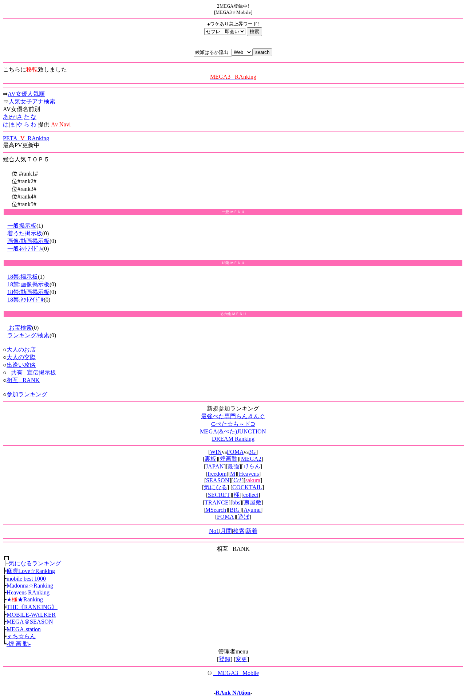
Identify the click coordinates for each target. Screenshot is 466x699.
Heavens (249, 474)
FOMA (235, 452)
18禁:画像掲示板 (28, 284)
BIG (235, 510)
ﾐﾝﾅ (237, 480)
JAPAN (215, 466)
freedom (217, 474)
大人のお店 (21, 349)
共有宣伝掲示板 (31, 372)
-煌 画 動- (19, 644)
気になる (215, 487)
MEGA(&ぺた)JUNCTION (233, 431)
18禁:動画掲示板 (28, 292)
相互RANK (23, 380)
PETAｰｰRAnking (26, 138)
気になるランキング (35, 563)
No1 (214, 531)
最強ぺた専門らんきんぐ (233, 416)
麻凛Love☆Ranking (31, 571)
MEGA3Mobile (236, 673)
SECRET (219, 495)
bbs (236, 502)
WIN (216, 452)
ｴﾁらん (251, 466)
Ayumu (252, 510)
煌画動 (228, 459)
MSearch (215, 510)
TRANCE (217, 502)
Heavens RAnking (28, 592)
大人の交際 (21, 357)
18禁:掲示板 (22, 277)
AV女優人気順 (26, 94)
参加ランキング (27, 394)
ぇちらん (21, 636)
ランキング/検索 (28, 335)
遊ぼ (243, 517)
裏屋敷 (252, 502)
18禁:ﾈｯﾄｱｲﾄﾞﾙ (25, 300)
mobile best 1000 (26, 579)
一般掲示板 (21, 226)
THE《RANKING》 (32, 607)
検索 (239, 531)
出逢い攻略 (21, 365)
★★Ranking (25, 599)
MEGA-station (24, 629)
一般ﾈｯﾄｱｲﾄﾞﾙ (24, 249)
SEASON (217, 480)
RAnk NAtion (233, 693)
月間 (226, 531)
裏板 (210, 459)
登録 (224, 659)
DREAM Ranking (233, 439)
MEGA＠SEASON (30, 622)
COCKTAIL (247, 487)
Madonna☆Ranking (30, 585)
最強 (233, 466)
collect (250, 495)
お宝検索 (19, 328)
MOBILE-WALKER (31, 615)
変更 (241, 659)
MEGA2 (251, 459)
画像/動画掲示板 (28, 241)
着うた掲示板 (24, 233)
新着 (251, 531)
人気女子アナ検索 (32, 101)
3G (252, 452)
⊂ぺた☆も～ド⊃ (233, 424)
